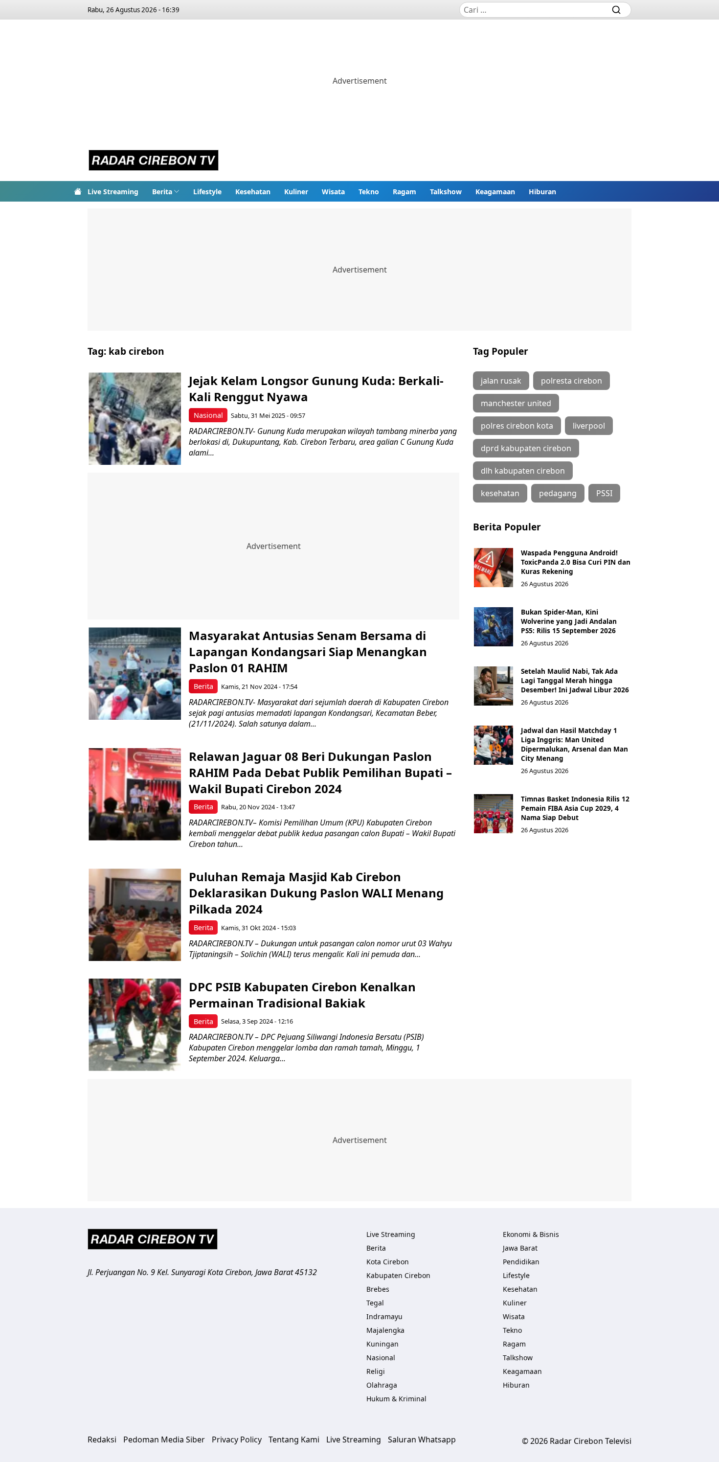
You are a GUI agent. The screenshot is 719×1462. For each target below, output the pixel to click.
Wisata (333, 191)
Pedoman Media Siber (164, 1439)
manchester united (516, 403)
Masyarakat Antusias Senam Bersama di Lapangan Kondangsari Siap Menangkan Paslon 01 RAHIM (308, 651)
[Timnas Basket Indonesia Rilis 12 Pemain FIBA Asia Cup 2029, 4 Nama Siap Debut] (493, 813)
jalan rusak (501, 380)
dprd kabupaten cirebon (526, 448)
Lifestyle (207, 191)
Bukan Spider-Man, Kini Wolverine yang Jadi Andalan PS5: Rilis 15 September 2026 (569, 621)
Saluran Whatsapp (422, 1439)
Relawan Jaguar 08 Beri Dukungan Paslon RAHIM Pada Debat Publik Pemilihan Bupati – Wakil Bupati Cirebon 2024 (320, 772)
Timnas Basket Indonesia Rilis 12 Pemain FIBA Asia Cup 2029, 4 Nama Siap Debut (575, 808)
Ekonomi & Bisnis (531, 1234)
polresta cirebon (571, 380)
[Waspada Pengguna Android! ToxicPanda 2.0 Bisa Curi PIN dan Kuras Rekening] (493, 567)
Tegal (375, 1302)
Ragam (404, 191)
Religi (375, 1371)
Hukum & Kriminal (396, 1398)
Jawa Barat (520, 1248)
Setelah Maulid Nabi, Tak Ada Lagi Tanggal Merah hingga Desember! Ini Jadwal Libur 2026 (575, 680)
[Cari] (616, 10)
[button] (166, 191)
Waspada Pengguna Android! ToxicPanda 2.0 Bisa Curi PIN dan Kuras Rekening (575, 562)
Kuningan (382, 1343)
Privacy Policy (237, 1439)
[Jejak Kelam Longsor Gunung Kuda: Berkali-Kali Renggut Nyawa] (135, 418)
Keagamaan (495, 191)
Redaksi (102, 1439)
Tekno (369, 191)
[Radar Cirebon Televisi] (154, 161)
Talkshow (446, 191)
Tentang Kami (294, 1439)
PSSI (604, 493)
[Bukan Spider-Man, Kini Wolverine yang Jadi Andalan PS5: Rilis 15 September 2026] (493, 626)
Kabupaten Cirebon (398, 1275)
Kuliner (296, 191)
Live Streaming (113, 191)
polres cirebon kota (517, 425)
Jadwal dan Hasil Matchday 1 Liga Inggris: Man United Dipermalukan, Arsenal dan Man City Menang (574, 744)
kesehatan (500, 493)
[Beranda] (78, 191)
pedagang (558, 493)
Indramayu (384, 1316)
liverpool (589, 425)
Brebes (377, 1289)
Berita (162, 191)
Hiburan (542, 191)
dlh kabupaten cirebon (523, 470)
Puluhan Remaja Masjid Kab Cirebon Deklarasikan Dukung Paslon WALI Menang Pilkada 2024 (316, 892)
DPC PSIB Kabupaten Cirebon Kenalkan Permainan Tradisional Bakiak (302, 995)
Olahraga (381, 1385)
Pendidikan (521, 1261)
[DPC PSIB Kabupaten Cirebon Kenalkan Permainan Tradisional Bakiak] (135, 1025)
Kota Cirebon (387, 1261)
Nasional (208, 415)
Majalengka (385, 1330)
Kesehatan (252, 191)
